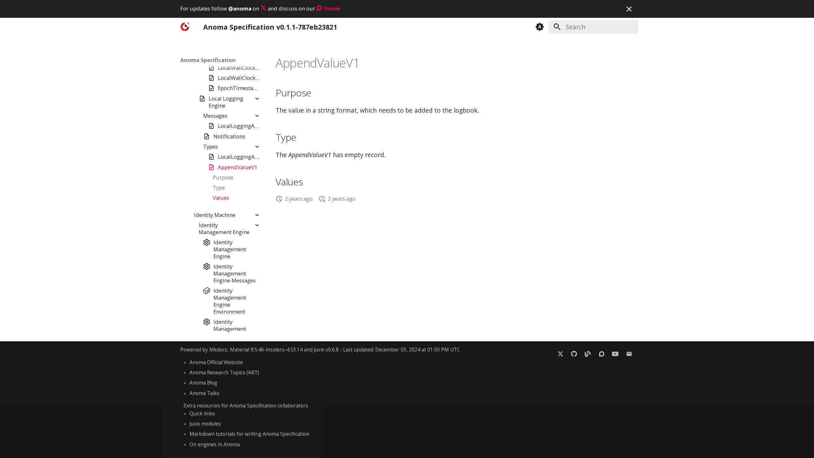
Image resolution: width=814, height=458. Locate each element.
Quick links (202, 413)
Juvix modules (205, 423)
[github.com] (574, 354)
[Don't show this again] (629, 9)
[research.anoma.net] (602, 354)
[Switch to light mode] (540, 26)
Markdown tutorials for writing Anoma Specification (249, 434)
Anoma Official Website (216, 362)
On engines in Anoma (215, 444)
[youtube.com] (615, 354)
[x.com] (560, 354)
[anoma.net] (588, 354)
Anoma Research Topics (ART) (224, 372)
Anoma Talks (204, 393)
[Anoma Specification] (185, 26)
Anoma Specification (208, 60)
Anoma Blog (203, 382)
